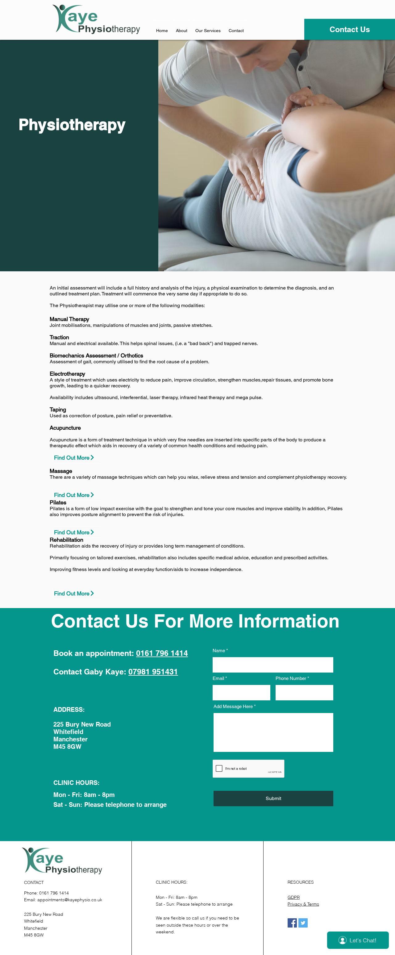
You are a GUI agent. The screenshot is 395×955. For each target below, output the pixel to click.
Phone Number (291, 678)
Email (218, 678)
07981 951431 (153, 671)
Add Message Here (233, 706)
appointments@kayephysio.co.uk (69, 900)
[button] (208, 27)
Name (219, 650)
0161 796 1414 (162, 653)
